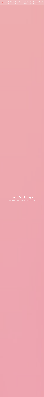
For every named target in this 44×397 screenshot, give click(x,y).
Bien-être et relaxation (32, 2)
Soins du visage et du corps (11, 2)
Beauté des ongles (20, 2)
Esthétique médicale (38, 2)
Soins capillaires (16, 2)
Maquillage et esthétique (26, 2)
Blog (42, 1)
